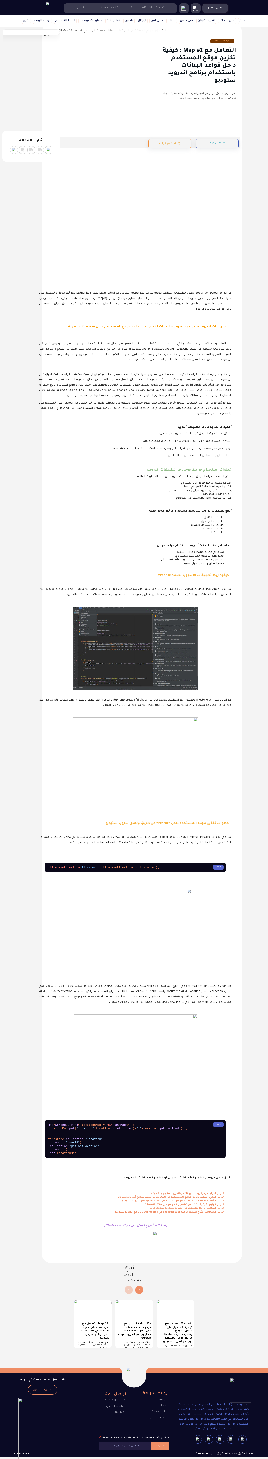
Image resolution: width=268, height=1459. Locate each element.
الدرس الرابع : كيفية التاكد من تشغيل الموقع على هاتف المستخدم (183, 1204)
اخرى (26, 20)
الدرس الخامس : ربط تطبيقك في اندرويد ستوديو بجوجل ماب (187, 1208)
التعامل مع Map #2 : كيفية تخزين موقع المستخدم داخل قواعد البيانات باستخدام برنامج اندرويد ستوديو (199, 66)
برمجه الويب (42, 20)
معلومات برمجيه (91, 20)
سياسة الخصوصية (114, 8)
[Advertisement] (135, 176)
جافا (172, 20)
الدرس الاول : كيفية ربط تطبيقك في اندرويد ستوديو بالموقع (188, 1193)
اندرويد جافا (227, 20)
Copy (218, 867)
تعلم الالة (113, 20)
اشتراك (160, 1446)
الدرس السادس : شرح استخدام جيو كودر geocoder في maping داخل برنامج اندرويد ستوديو (170, 1212)
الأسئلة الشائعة (141, 8)
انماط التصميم (65, 20)
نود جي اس (158, 20)
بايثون (129, 20)
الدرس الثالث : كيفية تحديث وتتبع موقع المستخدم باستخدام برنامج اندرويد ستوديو (173, 1201)
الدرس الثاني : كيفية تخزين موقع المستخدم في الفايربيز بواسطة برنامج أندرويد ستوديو (171, 1197)
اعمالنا (92, 8)
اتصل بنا (79, 8)
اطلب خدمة (159, 1412)
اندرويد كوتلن (206, 20)
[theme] (196, 8)
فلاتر (242, 20)
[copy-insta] (14, 150)
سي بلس (186, 20)
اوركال (142, 20)
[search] (184, 8)
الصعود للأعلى (158, 1418)
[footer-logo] (237, 1391)
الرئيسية (161, 8)
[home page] (51, 12)
